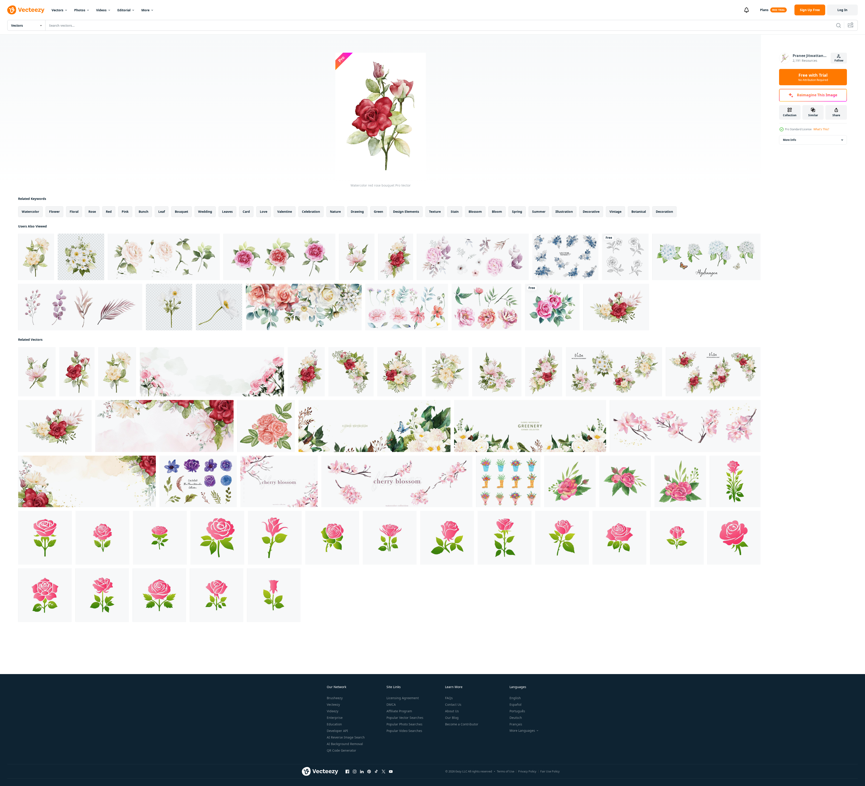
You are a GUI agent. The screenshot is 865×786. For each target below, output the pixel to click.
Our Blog (452, 717)
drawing (357, 211)
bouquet (181, 211)
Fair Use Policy (550, 771)
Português (517, 711)
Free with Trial (813, 77)
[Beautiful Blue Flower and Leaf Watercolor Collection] (198, 481)
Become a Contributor (461, 724)
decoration (664, 211)
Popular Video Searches (404, 731)
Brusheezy (335, 698)
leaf (161, 211)
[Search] (838, 25)
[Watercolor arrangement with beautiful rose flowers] (351, 371)
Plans (764, 10)
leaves (227, 211)
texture (435, 211)
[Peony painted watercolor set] (486, 307)
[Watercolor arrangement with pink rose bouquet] (496, 371)
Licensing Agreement (402, 698)
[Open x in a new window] (383, 771)
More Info (789, 140)
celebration (311, 211)
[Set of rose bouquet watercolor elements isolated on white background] (164, 257)
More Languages (522, 730)
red (109, 211)
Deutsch (516, 717)
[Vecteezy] (25, 9)
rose (92, 211)
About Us (452, 711)
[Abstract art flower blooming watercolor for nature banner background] (212, 371)
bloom (497, 211)
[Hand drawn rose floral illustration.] (625, 257)
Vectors (57, 10)
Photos (79, 10)
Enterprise (335, 717)
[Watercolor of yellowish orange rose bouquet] (36, 257)
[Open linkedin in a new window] (362, 771)
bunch (143, 211)
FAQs (449, 698)
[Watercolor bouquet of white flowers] (81, 257)
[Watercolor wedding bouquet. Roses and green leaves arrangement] (570, 481)
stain (455, 211)
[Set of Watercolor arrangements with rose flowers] (614, 371)
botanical (638, 211)
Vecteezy (333, 704)
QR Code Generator (341, 750)
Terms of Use (505, 771)
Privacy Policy (527, 771)
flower (54, 211)
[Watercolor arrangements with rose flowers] (395, 257)
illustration (564, 211)
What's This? (821, 129)
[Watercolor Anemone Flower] (219, 307)
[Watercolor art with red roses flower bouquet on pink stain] (164, 426)
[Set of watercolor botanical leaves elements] (80, 307)
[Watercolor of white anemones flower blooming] (169, 307)
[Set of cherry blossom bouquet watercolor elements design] (685, 426)
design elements (406, 211)
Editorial (123, 10)
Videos (101, 10)
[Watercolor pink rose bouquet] (356, 257)
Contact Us (453, 704)
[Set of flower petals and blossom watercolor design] (406, 307)
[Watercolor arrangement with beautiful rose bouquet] (399, 371)
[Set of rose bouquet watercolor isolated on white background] (279, 257)
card (246, 211)
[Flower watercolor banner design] (530, 426)
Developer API (337, 731)
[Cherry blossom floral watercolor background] (279, 481)
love (263, 211)
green (378, 211)
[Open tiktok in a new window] (376, 771)
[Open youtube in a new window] (391, 771)
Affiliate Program (399, 711)
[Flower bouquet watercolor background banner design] (374, 426)
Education (334, 724)
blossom (475, 211)
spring (517, 211)
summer (538, 211)
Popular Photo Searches (404, 724)
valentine (284, 211)
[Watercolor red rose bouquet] (77, 371)
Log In (842, 10)
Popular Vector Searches (404, 717)
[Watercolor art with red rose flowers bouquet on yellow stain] (87, 481)
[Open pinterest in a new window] (369, 771)
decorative (591, 211)
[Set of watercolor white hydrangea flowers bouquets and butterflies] (706, 257)
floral (74, 211)
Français (516, 724)
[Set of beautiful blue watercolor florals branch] (565, 257)
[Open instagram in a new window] (354, 771)
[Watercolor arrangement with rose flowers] (447, 371)
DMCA (391, 704)
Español (515, 704)
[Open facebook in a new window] (347, 771)
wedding (205, 211)
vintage (615, 211)
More (145, 10)
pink (125, 211)
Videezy (332, 711)
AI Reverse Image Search (346, 737)
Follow (838, 60)
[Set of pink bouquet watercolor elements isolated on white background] (473, 257)
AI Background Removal (345, 744)
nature (335, 211)
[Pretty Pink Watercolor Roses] (552, 307)
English (515, 698)
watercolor (30, 211)
